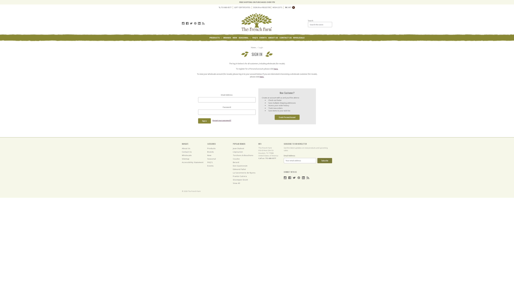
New (235, 37)
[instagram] (183, 23)
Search (310, 21)
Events (263, 37)
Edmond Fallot (239, 169)
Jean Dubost (238, 148)
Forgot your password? (222, 120)
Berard (236, 162)
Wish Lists (277, 7)
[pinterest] (195, 23)
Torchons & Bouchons (243, 155)
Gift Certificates (242, 7)
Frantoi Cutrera (240, 176)
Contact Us (285, 37)
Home (253, 47)
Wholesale (299, 37)
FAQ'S (255, 37)
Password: (227, 107)
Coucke (236, 159)
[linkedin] (199, 23)
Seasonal (244, 37)
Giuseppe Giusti (240, 179)
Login (261, 47)
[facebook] (187, 23)
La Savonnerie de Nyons (244, 173)
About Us (273, 37)
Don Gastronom (240, 166)
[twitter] (191, 23)
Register (266, 7)
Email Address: (227, 95)
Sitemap (185, 159)
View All (236, 183)
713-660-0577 (225, 7)
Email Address (289, 155)
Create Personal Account (287, 117)
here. (276, 69)
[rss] (203, 23)
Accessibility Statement (192, 162)
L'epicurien (238, 152)
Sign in (256, 7)
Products (214, 37)
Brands (227, 37)
